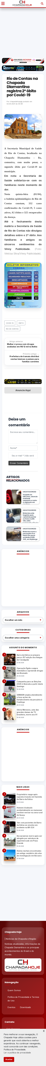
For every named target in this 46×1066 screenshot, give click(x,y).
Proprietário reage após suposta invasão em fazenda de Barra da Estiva (29, 796)
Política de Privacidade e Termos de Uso (23, 999)
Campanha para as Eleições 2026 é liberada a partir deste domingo (30, 683)
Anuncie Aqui (23, 390)
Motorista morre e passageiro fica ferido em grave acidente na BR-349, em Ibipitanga (30, 535)
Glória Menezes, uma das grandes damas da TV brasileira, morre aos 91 (28, 712)
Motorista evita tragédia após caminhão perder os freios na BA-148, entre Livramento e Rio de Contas (30, 518)
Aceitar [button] (8, 1059)
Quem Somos (14, 990)
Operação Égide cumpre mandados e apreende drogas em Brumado (30, 670)
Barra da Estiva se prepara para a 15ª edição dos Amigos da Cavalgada (29, 657)
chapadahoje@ (16, 101)
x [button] (44, 1030)
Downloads (25, 1007)
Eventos (11, 1007)
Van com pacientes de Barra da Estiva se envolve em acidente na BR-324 (29, 825)
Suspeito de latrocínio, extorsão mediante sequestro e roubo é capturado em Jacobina (30, 499)
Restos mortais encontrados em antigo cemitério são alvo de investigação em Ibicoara (29, 853)
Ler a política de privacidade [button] (17, 1052)
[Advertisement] (23, 32)
